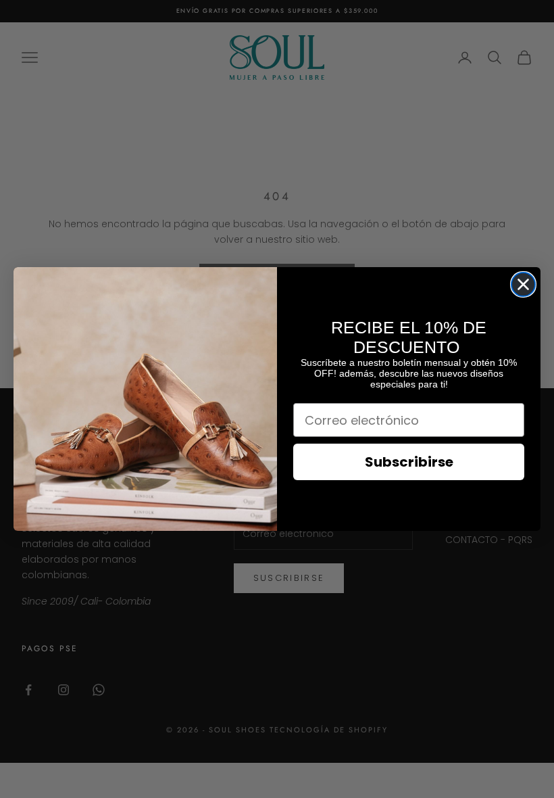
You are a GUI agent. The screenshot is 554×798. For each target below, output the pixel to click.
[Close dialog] (523, 284)
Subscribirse (409, 461)
